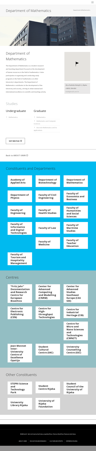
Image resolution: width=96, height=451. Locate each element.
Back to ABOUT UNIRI (16, 155)
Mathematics (13, 117)
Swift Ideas (40, 434)
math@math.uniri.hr (72, 92)
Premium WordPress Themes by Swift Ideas (64, 434)
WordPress (49, 434)
